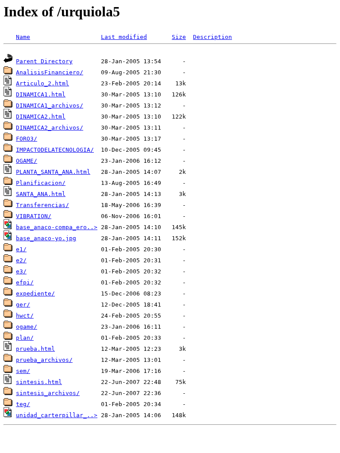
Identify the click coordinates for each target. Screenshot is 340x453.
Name (23, 37)
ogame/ (26, 326)
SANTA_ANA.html (41, 194)
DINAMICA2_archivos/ (49, 127)
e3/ (21, 271)
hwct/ (25, 315)
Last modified (124, 37)
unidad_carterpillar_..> (56, 415)
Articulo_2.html (42, 83)
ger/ (23, 304)
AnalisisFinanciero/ (49, 72)
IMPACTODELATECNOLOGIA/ (55, 149)
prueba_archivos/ (44, 360)
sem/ (23, 371)
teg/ (23, 404)
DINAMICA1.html (41, 94)
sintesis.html (39, 382)
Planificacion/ (41, 183)
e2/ (21, 260)
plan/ (25, 337)
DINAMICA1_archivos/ (49, 105)
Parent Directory (44, 61)
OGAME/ (26, 160)
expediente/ (35, 293)
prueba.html (35, 349)
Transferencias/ (42, 205)
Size (179, 37)
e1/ (21, 249)
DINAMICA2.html (41, 116)
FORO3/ (26, 138)
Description (212, 37)
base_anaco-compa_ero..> (56, 227)
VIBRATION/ (33, 216)
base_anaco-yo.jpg (46, 238)
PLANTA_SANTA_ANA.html (53, 172)
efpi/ (25, 282)
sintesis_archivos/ (48, 393)
